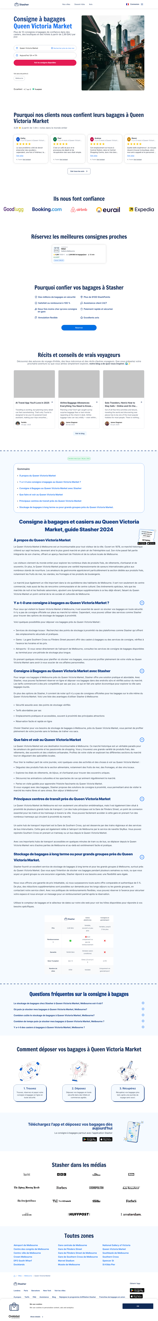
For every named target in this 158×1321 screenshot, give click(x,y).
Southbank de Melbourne (116, 1253)
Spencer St (108, 1260)
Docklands (19, 1264)
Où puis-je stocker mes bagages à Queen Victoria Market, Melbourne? (50, 1009)
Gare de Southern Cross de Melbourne (78, 1257)
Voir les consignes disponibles (45, 62)
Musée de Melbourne (69, 1264)
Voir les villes (60, 1290)
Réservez (79, 328)
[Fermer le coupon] (155, 530)
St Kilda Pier (109, 1264)
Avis (90, 4)
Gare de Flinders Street (70, 1249)
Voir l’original (27, 159)
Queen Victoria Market (114, 1249)
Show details (35, 1317)
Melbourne (19, 78)
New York (47, 1290)
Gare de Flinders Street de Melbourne (77, 1253)
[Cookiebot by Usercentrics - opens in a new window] (14, 1316)
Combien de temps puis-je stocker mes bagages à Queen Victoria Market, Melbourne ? (59, 1021)
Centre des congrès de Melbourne (31, 1249)
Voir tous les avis (77, 171)
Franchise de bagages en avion (112, 1297)
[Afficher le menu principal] (142, 4)
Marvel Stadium (66, 1260)
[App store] (106, 1139)
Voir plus (19, 155)
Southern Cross (111, 1257)
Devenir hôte (79, 4)
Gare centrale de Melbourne (72, 1245)
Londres (17, 1290)
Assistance (44, 1297)
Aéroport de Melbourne (26, 1245)
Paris (26, 1290)
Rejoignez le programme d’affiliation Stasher (77, 1297)
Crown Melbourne (23, 1257)
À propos (17, 1297)
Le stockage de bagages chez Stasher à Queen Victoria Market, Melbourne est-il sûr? (58, 1003)
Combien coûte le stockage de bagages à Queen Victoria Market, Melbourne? (54, 1015)
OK (138, 1306)
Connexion (134, 4)
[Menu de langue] (127, 4)
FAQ (34, 1297)
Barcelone (35, 1290)
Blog (54, 1297)
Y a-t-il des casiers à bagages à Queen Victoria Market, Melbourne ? (49, 1027)
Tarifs (27, 1297)
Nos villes (66, 4)
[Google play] (89, 1139)
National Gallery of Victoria (116, 1245)
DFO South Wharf (23, 1260)
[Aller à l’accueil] (22, 4)
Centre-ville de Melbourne (27, 1253)
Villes (20, 1276)
